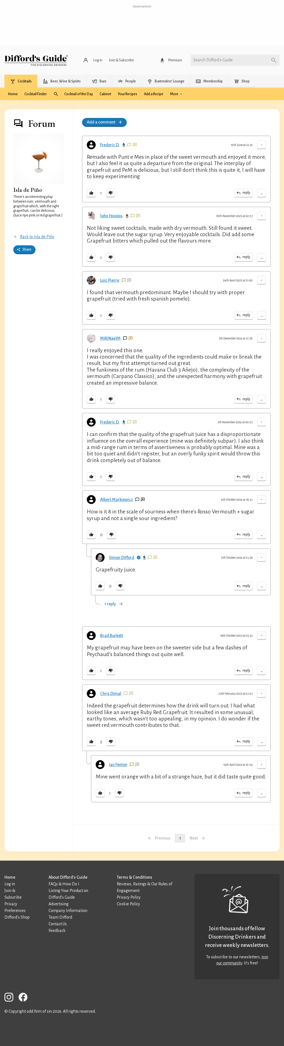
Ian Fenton (118, 764)
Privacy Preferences (15, 907)
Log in (9, 884)
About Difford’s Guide (68, 877)
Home (9, 877)
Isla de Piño (27, 189)
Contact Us (58, 924)
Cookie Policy (128, 904)
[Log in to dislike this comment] (110, 193)
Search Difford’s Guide (213, 60)
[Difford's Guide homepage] (36, 60)
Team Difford (60, 917)
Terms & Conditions (134, 877)
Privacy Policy (129, 897)
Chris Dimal (110, 693)
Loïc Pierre (109, 280)
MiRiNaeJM (110, 338)
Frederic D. (109, 145)
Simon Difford (121, 557)
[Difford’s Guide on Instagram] (11, 998)
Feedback (57, 930)
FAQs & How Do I (64, 884)
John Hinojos (111, 216)
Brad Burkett (111, 635)
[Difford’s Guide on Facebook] (25, 998)
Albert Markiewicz (116, 499)
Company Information (68, 910)
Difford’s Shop (17, 917)
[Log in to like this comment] (91, 193)
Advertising (59, 904)
